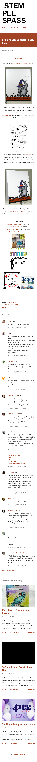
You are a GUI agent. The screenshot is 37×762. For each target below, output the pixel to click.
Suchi (9, 498)
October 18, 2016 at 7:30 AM (17, 327)
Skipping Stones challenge (15, 211)
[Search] (29, 3)
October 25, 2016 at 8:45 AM (17, 505)
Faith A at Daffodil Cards (16, 553)
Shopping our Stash (15, 232)
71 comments (12, 744)
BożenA (10, 533)
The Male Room (14, 226)
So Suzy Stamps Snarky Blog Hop (17, 668)
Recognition (14, 27)
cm (9, 377)
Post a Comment (8, 570)
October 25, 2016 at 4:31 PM (17, 547)
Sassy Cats (28, 154)
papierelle (11, 361)
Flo (9, 333)
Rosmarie (11, 472)
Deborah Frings (13, 510)
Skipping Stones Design (10, 304)
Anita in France (13, 395)
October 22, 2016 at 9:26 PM (17, 426)
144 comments (13, 690)
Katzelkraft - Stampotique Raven (16, 611)
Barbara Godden (13, 414)
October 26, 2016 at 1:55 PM (17, 565)
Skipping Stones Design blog (21, 63)
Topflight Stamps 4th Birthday (18, 724)
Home (4, 27)
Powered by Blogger (19, 754)
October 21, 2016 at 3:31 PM (17, 390)
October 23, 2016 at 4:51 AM (17, 467)
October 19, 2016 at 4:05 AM (17, 372)
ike (8, 432)
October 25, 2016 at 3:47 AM (17, 493)
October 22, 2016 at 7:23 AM (17, 408)
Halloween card (13, 302)
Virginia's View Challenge (14, 224)
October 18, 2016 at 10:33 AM (17, 356)
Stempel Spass (14, 13)
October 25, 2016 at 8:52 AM (17, 527)
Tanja (9, 321)
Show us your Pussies (13, 229)
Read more (31, 633)
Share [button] (4, 307)
